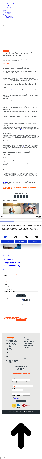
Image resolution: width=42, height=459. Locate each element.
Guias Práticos (27, 354)
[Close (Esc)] (0, 457)
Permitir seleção (21, 241)
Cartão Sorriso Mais (28, 343)
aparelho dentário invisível (9, 77)
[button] (15, 196)
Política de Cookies (21, 413)
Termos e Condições (31, 413)
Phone (13, 378)
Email (5, 288)
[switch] (15, 237)
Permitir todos (34, 241)
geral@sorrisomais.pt (13, 349)
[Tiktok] (28, 300)
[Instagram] (25, 300)
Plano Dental (26, 339)
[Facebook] (23, 300)
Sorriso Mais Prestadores (29, 349)
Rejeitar (7, 241)
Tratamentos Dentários (29, 341)
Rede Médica (26, 347)
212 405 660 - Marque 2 (13, 357)
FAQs (25, 358)
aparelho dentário (12, 89)
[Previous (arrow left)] (0, 458)
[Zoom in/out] (4, 457)
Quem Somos (27, 337)
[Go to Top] (21, 436)
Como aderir (26, 351)
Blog (25, 353)
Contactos (26, 356)
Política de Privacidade (24, 293)
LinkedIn (6, 275)
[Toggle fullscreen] (3, 457)
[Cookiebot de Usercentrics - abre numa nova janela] (36, 217)
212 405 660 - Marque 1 (13, 353)
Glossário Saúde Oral (28, 345)
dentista (22, 129)
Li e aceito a (21, 293)
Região (5, 284)
